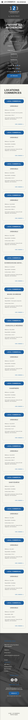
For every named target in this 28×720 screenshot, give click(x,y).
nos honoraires (7, 668)
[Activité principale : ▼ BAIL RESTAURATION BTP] (14, 41)
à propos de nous (8, 666)
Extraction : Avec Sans (14, 65)
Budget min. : (10, 45)
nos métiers (6, 664)
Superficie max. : (14, 59)
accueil (6, 660)
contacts (6, 671)
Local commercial (14, 101)
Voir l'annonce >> (19, 124)
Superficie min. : (14, 53)
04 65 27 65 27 (14, 16)
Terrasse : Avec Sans (14, 68)
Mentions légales (14, 714)
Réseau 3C (14, 693)
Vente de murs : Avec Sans (14, 71)
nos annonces (7, 662)
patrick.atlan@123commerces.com (11, 655)
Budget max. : (11, 50)
